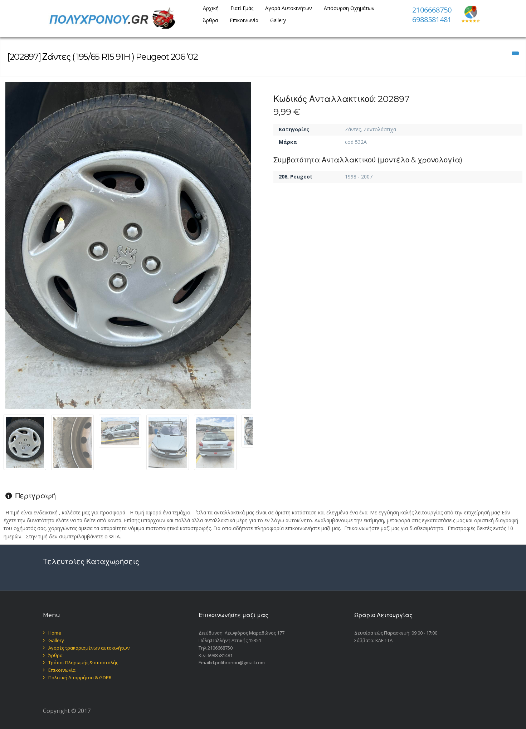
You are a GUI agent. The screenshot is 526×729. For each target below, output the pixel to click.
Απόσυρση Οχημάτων (349, 8)
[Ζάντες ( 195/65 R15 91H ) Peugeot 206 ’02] (128, 245)
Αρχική (211, 8)
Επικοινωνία (244, 20)
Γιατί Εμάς (241, 8)
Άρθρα (210, 20)
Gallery (278, 20)
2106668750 (432, 10)
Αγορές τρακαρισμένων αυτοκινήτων (89, 648)
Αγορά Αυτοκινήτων (288, 8)
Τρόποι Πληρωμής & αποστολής (83, 662)
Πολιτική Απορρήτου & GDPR (80, 677)
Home (54, 633)
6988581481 (432, 19)
